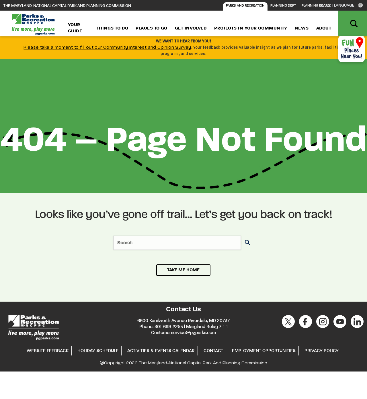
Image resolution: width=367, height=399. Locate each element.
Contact (213, 351)
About (323, 28)
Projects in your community (250, 28)
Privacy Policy (321, 351)
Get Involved (191, 28)
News (302, 28)
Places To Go (151, 28)
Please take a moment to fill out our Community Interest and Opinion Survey (107, 47)
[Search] (246, 243)
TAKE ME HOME (183, 270)
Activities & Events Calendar (161, 351)
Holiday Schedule (97, 351)
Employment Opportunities (264, 351)
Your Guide (75, 28)
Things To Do (112, 28)
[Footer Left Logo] (33, 326)
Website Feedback (48, 351)
